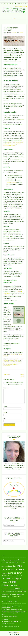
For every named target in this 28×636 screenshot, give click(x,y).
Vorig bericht (7, 374)
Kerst (12, 570)
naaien (18, 588)
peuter (11, 592)
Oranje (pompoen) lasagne (8, 623)
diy (21, 361)
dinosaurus (11, 562)
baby (3, 560)
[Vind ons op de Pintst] (12, 4)
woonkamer (7, 365)
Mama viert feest (13, 360)
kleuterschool (19, 575)
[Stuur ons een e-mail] (4, 4)
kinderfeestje (4, 573)
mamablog (5, 582)
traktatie (18, 594)
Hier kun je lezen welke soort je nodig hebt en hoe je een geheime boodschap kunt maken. (13, 143)
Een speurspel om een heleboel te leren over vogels (14, 611)
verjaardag (5, 597)
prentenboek (17, 591)
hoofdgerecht (5, 566)
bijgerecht (11, 560)
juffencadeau (7, 363)
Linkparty (18, 578)
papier (7, 591)
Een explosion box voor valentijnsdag (10, 626)
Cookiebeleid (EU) (22, 3)
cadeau (12, 361)
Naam (6, 406)
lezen (12, 578)
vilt (13, 596)
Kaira (18, 632)
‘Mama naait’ (13, 354)
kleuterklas (9, 575)
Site (4, 418)
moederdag (7, 364)
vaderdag (22, 594)
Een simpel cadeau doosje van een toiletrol (12, 609)
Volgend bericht (22, 375)
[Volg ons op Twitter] (10, 4)
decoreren (17, 361)
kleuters (13, 575)
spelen (6, 594)
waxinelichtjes (14, 364)
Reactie (6, 388)
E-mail (6, 412)
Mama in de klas (15, 359)
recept (23, 591)
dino (7, 562)
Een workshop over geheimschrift (9, 616)
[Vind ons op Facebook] (7, 4)
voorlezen (17, 597)
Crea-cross (21, 560)
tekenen (14, 594)
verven (11, 596)
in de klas (11, 566)
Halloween (22, 562)
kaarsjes (13, 363)
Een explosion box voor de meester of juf (11, 621)
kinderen (19, 569)
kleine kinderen (15, 572)
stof (9, 594)
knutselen (19, 363)
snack (3, 594)
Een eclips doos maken (7, 625)
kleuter (4, 576)
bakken (7, 560)
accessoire (6, 361)
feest (18, 562)
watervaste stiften (11, 182)
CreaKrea (4, 562)
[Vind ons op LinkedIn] (15, 4)
